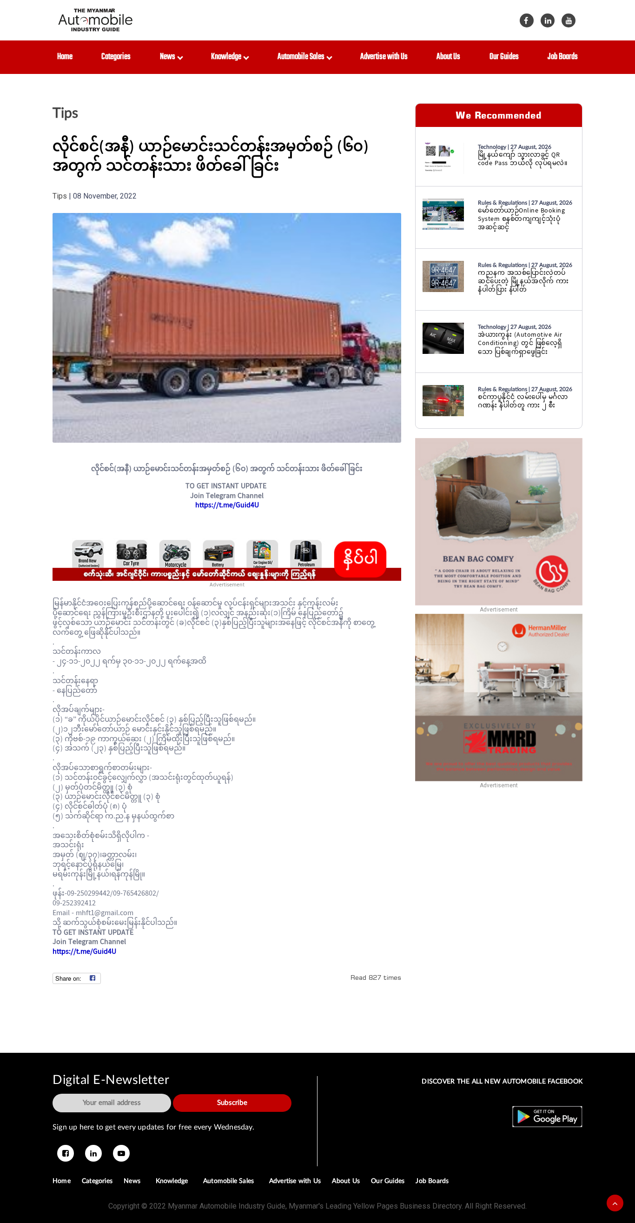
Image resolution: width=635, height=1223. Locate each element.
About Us (448, 57)
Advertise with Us (384, 57)
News (169, 57)
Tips (65, 113)
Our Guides (504, 57)
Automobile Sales (302, 57)
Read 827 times (376, 977)
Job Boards (563, 57)
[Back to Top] (615, 1203)
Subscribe (232, 1102)
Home (65, 57)
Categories (116, 57)
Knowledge (227, 57)
